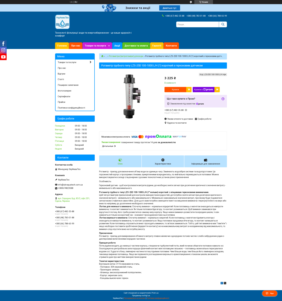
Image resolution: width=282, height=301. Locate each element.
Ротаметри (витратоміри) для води (126, 56)
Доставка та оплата (136, 45)
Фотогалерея (64, 90)
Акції (117, 45)
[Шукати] (223, 24)
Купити (175, 89)
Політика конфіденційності (71, 107)
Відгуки (61, 73)
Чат (272, 293)
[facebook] (222, 283)
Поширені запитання (68, 85)
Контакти (171, 45)
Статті (61, 79)
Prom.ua (155, 293)
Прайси (61, 102)
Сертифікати (64, 96)
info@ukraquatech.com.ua (70, 185)
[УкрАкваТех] (62, 22)
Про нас (75, 45)
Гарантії (156, 45)
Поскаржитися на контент (134, 298)
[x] (225, 283)
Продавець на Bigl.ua (141, 296)
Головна (62, 45)
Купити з (198, 89)
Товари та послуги (95, 45)
